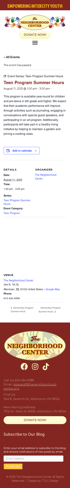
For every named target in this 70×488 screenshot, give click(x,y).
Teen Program (12, 213)
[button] (24, 366)
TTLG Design (50, 480)
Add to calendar (22, 150)
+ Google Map (52, 289)
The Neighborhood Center (18, 280)
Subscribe (13, 466)
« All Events (12, 57)
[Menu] (35, 43)
